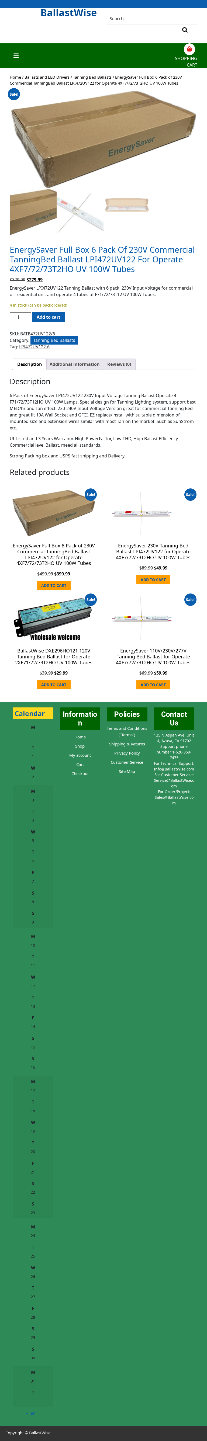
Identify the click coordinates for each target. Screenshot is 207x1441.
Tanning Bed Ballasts (92, 77)
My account (80, 755)
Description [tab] (29, 364)
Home (15, 77)
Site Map (127, 771)
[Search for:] (143, 18)
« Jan (31, 1413)
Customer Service (127, 762)
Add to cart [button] (53, 585)
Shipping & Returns (127, 743)
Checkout (80, 773)
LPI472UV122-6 (34, 347)
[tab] (16, 55)
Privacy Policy (127, 753)
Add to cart (48, 317)
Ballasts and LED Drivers (47, 77)
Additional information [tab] (75, 364)
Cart (80, 764)
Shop (80, 746)
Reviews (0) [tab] (119, 364)
